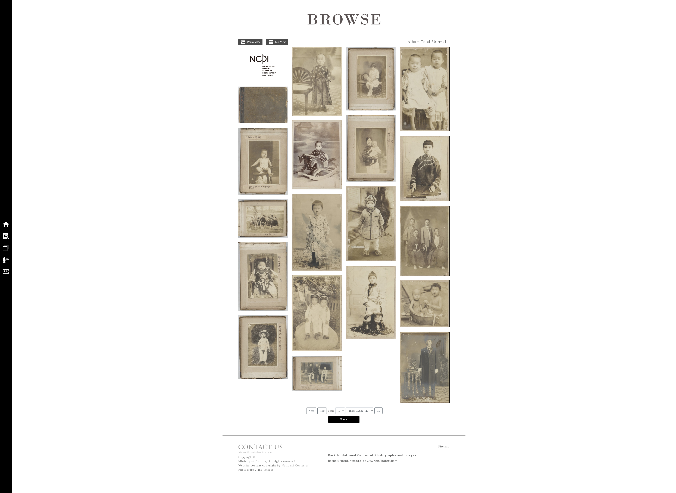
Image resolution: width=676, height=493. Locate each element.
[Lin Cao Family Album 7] (317, 232)
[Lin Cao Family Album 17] (424, 303)
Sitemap (444, 446)
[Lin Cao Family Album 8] (317, 313)
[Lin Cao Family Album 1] (263, 161)
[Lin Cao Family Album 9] (317, 373)
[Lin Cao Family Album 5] (317, 81)
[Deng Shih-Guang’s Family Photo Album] (263, 64)
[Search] (6, 236)
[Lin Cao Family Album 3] (263, 276)
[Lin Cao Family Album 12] (371, 223)
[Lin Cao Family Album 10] (371, 78)
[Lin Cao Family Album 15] (424, 168)
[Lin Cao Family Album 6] (317, 154)
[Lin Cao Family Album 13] (371, 302)
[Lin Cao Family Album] (263, 105)
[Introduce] (6, 259)
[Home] (6, 224)
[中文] (6, 271)
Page (331, 410)
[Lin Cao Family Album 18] (424, 367)
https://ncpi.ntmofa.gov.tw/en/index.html (363, 461)
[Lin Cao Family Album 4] (263, 347)
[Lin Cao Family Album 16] (424, 241)
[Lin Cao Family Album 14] (424, 89)
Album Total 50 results (429, 42)
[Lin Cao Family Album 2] (263, 218)
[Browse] (6, 247)
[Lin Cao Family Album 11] (371, 148)
